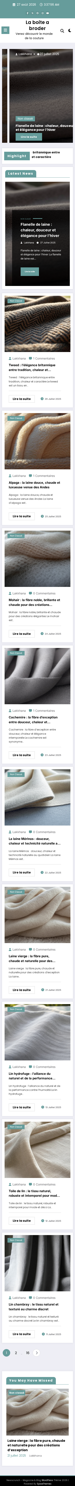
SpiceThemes (44, 1483)
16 (27, 1353)
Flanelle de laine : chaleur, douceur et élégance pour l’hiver (40, 230)
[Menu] (5, 30)
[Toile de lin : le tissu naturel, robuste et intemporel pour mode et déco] (37, 1149)
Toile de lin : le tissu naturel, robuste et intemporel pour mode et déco (34, 1193)
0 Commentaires (44, 593)
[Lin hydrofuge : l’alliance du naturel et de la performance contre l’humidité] (37, 1032)
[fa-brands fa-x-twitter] (32, 13)
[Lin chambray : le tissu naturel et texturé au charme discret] (37, 1263)
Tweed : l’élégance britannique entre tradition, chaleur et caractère (32, 367)
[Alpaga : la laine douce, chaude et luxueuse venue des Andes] (37, 441)
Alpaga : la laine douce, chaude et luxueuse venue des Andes (34, 485)
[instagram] (42, 13)
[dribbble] (37, 13)
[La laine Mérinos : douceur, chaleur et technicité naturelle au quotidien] (37, 797)
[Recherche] (62, 31)
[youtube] (47, 13)
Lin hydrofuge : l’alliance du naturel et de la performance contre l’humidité (30, 1076)
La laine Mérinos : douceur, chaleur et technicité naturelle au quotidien (34, 841)
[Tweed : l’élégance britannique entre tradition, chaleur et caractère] (37, 323)
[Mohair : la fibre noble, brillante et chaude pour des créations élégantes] (37, 558)
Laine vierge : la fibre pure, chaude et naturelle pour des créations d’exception (30, 958)
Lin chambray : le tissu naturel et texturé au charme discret (34, 1306)
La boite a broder (37, 25)
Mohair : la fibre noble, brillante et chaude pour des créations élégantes (34, 602)
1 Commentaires (44, 358)
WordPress (47, 1480)
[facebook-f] (27, 13)
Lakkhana (60, 54)
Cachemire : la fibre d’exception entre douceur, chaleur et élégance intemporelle (33, 719)
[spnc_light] (70, 31)
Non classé (60, 119)
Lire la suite (30, 271)
